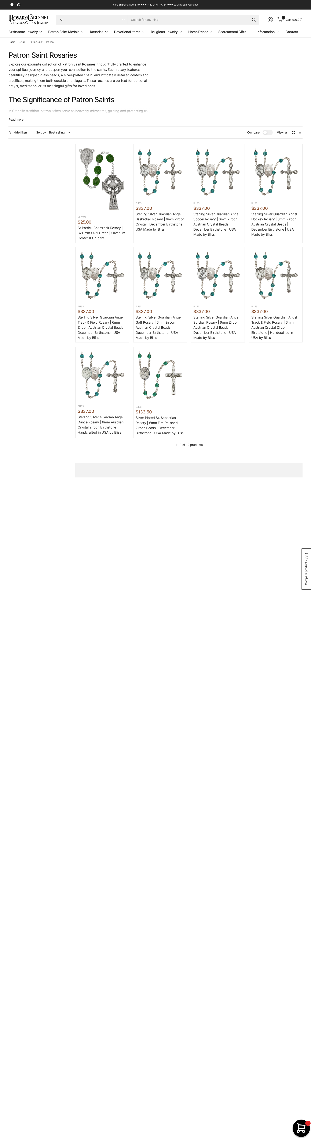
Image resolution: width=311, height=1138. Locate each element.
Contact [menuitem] (291, 32)
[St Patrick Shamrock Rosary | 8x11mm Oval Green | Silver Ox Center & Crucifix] (102, 179)
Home (11, 42)
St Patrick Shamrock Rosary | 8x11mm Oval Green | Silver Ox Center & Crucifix (101, 233)
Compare (253, 132)
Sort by (41, 132)
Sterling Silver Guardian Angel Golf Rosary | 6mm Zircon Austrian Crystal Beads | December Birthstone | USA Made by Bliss (158, 327)
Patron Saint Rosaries (41, 42)
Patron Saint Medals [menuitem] (63, 32)
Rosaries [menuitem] (96, 32)
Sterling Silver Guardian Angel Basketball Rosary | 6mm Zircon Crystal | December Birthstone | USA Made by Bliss (160, 221)
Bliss (139, 203)
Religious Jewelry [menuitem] (164, 32)
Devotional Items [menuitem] (127, 32)
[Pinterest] (18, 4)
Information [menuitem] (266, 32)
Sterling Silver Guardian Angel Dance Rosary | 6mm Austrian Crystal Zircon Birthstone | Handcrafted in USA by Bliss (100, 424)
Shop (22, 42)
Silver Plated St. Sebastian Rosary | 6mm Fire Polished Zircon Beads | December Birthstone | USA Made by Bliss (159, 425)
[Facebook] (11, 4)
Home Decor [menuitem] (198, 32)
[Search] (254, 20)
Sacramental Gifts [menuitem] (232, 32)
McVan (81, 217)
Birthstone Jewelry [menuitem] (23, 32)
